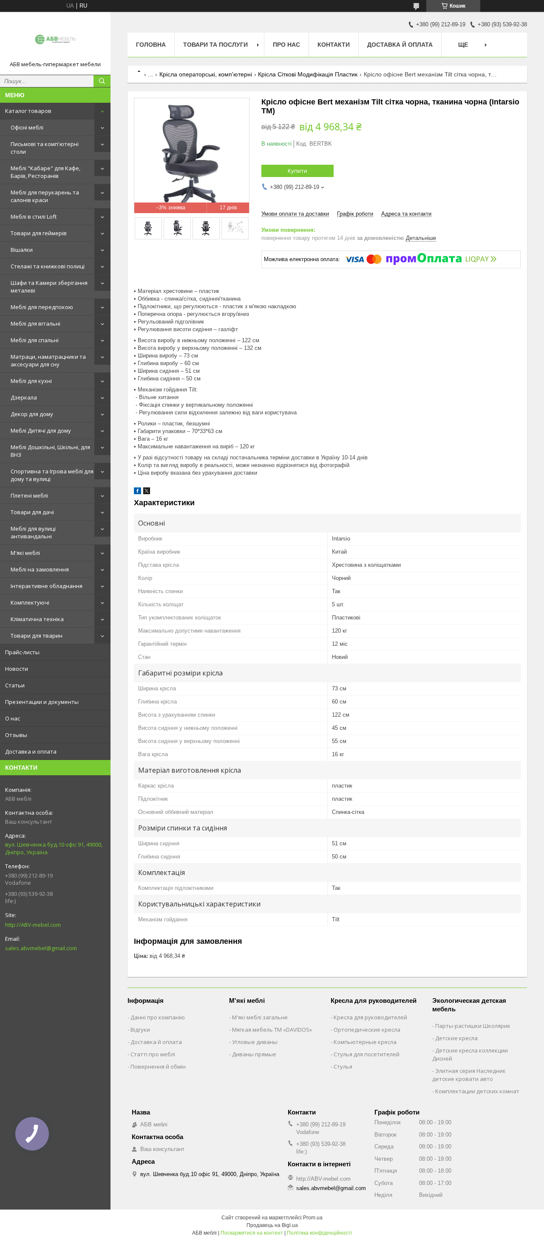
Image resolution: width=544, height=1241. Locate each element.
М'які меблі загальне (260, 1017)
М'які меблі (25, 553)
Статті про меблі (152, 1054)
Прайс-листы (22, 652)
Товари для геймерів (39, 233)
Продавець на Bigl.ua (272, 1225)
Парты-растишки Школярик (472, 1026)
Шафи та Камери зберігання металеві (49, 286)
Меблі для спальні (35, 340)
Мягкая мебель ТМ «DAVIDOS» (272, 1029)
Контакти (333, 44)
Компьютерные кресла (365, 1042)
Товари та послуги (215, 44)
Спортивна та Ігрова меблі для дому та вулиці (52, 475)
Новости (16, 669)
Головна (151, 44)
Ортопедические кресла (367, 1029)
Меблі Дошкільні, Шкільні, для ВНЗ (50, 451)
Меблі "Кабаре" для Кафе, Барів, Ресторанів (45, 172)
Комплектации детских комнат (477, 1091)
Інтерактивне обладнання (46, 586)
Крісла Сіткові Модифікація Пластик (307, 74)
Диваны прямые (254, 1054)
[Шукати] (102, 81)
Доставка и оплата (31, 751)
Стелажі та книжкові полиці (48, 266)
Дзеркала (24, 397)
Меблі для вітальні (35, 323)
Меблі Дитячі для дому (41, 430)
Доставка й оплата (400, 44)
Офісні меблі (27, 127)
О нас (12, 718)
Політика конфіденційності (319, 1233)
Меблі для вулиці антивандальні (33, 532)
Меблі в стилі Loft (34, 216)
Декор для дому (32, 414)
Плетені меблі (29, 495)
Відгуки (140, 1029)
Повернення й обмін (158, 1066)
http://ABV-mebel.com (33, 925)
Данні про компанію (157, 1017)
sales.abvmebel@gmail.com (41, 948)
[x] (146, 492)
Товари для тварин (36, 635)
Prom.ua (313, 1218)
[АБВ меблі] (55, 39)
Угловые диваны (255, 1042)
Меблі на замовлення (40, 569)
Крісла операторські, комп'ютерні (205, 74)
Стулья (343, 1066)
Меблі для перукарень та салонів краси (45, 196)
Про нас (286, 44)
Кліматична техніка (37, 619)
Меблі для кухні (31, 381)
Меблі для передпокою (42, 307)
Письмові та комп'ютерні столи (45, 147)
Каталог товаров (28, 111)
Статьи (15, 685)
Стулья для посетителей (367, 1054)
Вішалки (22, 249)
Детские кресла (456, 1038)
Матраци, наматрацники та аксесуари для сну (48, 360)
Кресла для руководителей (370, 1017)
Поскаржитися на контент (252, 1233)
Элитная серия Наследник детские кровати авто (469, 1075)
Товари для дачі (32, 512)
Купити (297, 170)
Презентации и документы (42, 702)
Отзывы (16, 735)
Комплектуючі (30, 602)
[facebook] (137, 492)
